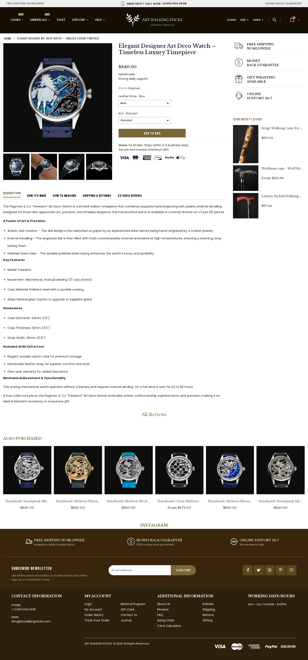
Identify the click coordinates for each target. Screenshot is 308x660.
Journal (126, 620)
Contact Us (129, 615)
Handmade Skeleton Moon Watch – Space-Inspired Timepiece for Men (230, 501)
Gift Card (127, 609)
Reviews (163, 609)
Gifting (207, 620)
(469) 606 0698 (157, 3)
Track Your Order (96, 620)
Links (256, 20)
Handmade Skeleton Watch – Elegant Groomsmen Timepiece (78, 501)
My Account (93, 609)
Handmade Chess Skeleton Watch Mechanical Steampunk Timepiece (179, 501)
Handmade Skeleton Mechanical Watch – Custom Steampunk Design (129, 501)
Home (8, 38)
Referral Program (133, 604)
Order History (94, 615)
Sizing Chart (166, 620)
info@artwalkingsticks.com (31, 621)
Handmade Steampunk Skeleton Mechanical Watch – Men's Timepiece (27, 501)
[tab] (12, 193)
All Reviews (154, 414)
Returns (208, 615)
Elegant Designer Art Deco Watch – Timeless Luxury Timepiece (167, 49)
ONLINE (254, 94)
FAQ (160, 615)
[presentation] (7, 166)
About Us (163, 604)
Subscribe (183, 570)
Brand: (123, 88)
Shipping (209, 609)
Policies (208, 604)
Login (231, 20)
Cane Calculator (169, 626)
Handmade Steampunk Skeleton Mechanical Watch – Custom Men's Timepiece (281, 501)
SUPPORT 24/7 (259, 98)
